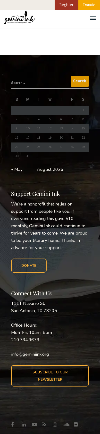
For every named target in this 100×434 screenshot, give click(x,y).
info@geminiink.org (30, 354)
